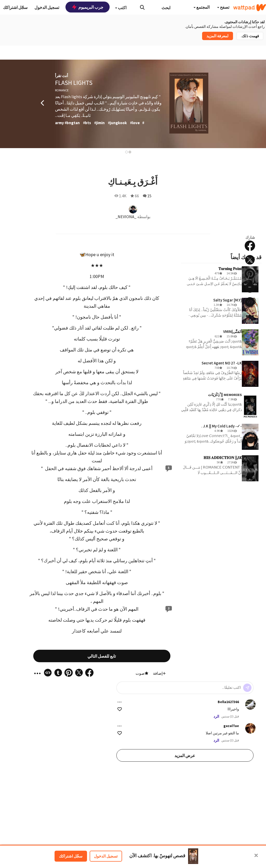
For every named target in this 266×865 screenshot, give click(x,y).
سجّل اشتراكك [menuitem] (15, 7)
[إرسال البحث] (142, 7)
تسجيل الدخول (106, 856)
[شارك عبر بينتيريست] (250, 274)
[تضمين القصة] (250, 302)
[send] (247, 688)
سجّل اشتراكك (71, 856)
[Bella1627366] (250, 704)
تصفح (224, 7)
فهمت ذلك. (250, 35)
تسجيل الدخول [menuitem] (47, 7)
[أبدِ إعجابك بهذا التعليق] (119, 709)
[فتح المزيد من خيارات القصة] (250, 316)
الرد (216, 716)
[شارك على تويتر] (250, 260)
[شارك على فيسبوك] (250, 246)
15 (149, 195)
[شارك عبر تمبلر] (250, 288)
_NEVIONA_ (126, 216)
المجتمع (203, 7)
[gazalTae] (250, 728)
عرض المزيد (185, 755)
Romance (62, 90)
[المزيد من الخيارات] (119, 702)
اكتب (122, 7)
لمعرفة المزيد (218, 35)
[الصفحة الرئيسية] (249, 8)
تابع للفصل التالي (102, 656)
